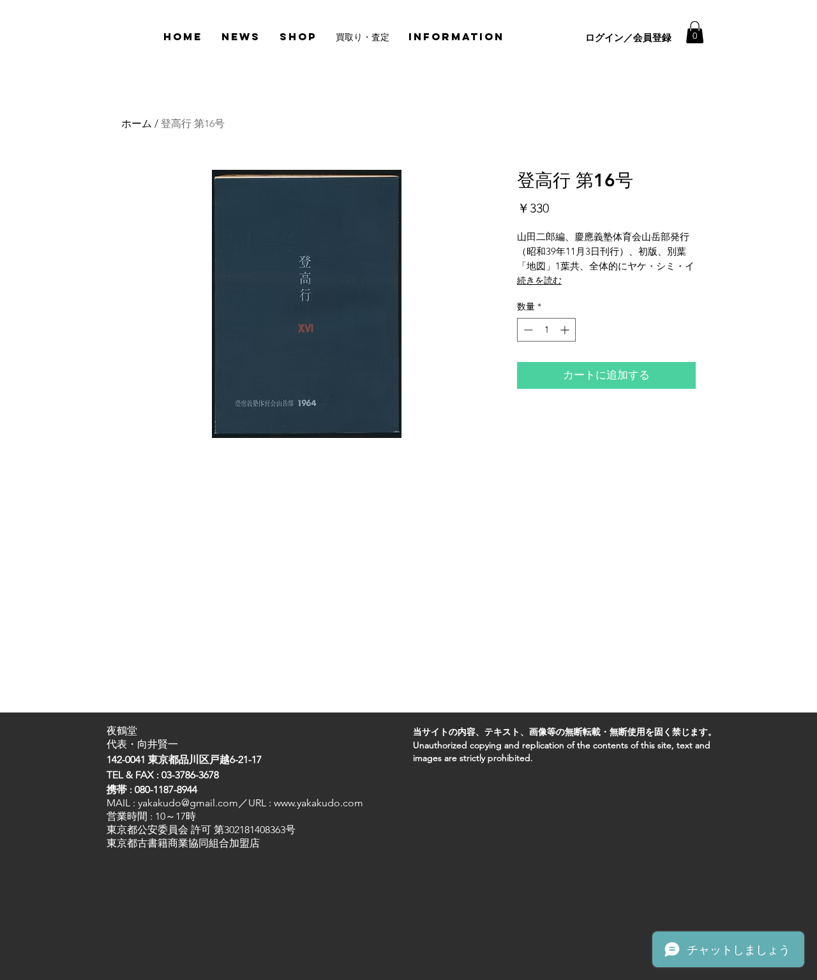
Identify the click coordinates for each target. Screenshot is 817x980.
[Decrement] (527, 330)
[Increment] (566, 330)
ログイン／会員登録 (628, 37)
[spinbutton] (546, 330)
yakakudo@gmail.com (188, 803)
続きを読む (539, 280)
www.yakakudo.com (318, 803)
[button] (695, 32)
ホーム (136, 123)
